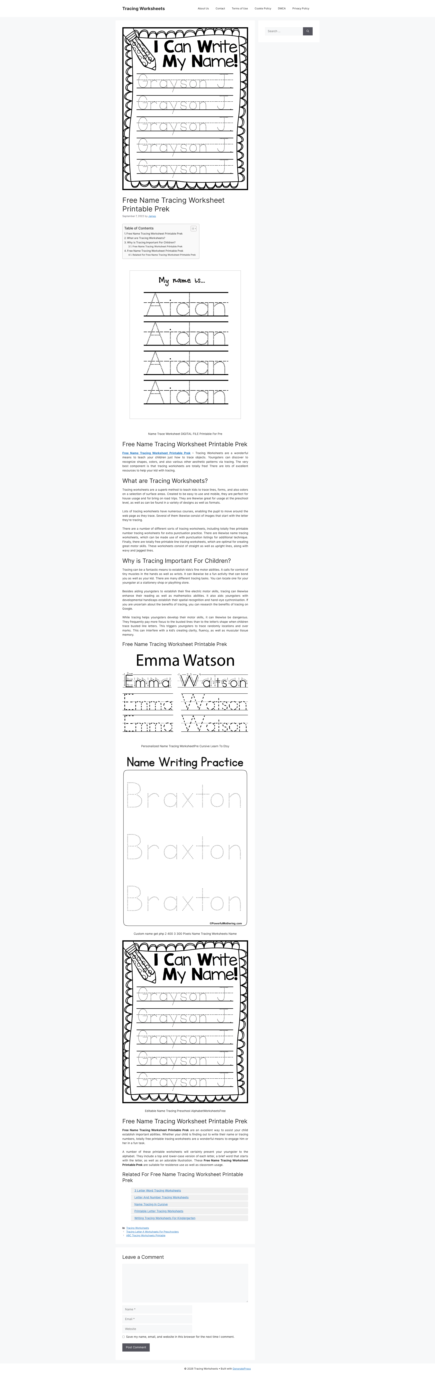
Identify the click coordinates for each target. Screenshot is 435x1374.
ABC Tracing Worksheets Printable (145, 1235)
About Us (203, 8)
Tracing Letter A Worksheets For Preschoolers (152, 1231)
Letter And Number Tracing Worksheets (161, 1197)
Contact (220, 8)
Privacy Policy (300, 8)
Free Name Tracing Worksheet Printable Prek (154, 233)
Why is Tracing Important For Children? (151, 242)
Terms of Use (240, 8)
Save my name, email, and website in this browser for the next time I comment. (180, 1336)
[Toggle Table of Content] (192, 228)
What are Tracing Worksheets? (146, 238)
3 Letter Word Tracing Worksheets (157, 1190)
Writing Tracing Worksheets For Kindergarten (164, 1218)
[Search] (308, 31)
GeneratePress (242, 1368)
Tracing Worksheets (143, 8)
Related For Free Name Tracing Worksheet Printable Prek (164, 254)
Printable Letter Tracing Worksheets (158, 1211)
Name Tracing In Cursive (151, 1204)
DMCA (282, 8)
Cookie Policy (263, 8)
